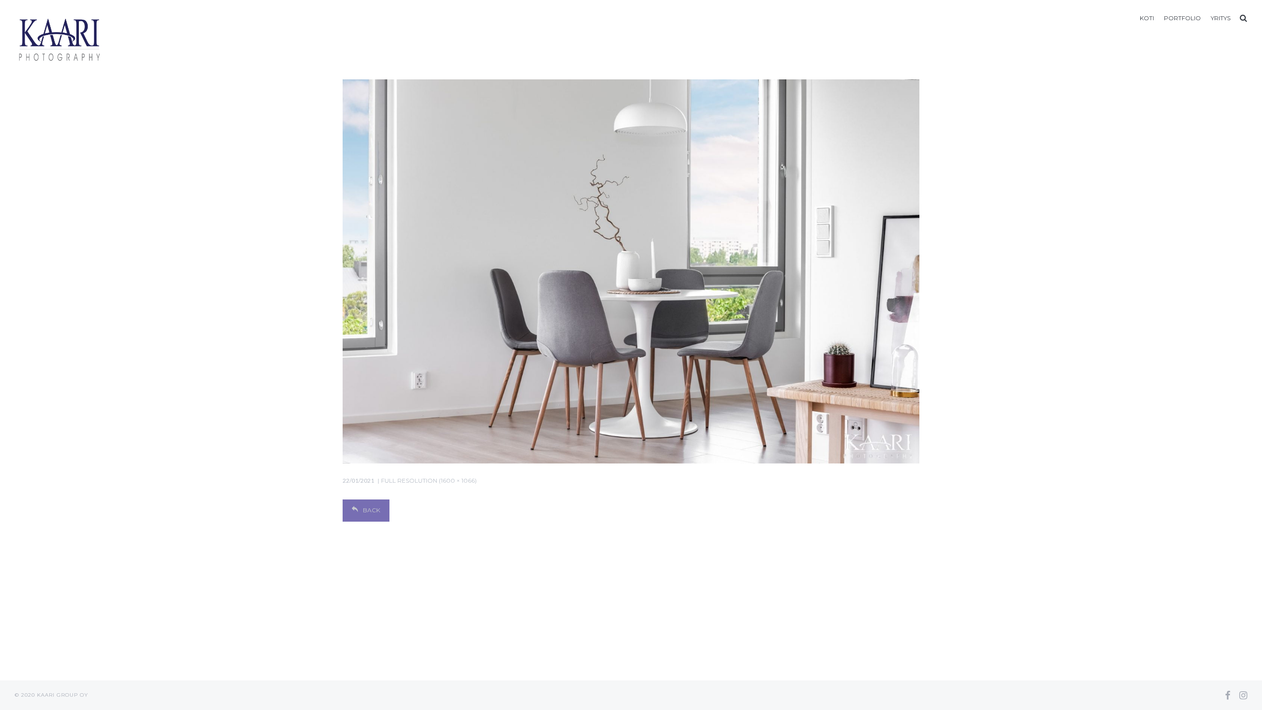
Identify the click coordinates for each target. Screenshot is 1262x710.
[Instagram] (1243, 695)
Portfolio (1182, 18)
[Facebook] (1227, 695)
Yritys (1220, 18)
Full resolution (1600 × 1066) (429, 480)
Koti (1147, 18)
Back (371, 510)
